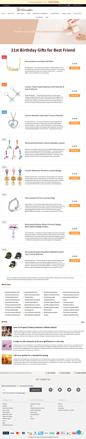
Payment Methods (34, 414)
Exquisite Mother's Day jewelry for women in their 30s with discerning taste (32, 293)
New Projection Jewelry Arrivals (50, 313)
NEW (47, 17)
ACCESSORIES (55, 13)
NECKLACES (20, 13)
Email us (60, 404)
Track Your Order (63, 5)
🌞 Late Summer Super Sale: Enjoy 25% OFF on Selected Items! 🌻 (33, 313)
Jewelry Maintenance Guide (37, 408)
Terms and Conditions (8, 408)
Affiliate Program (7, 418)
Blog (4, 423)
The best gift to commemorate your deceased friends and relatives (33, 298)
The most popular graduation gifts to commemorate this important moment (69, 303)
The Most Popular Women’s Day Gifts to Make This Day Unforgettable (52, 303)
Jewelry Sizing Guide (35, 410)
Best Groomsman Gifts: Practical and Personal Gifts (13, 303)
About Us (5, 404)
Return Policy (33, 412)
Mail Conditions (6, 412)
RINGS (29, 13)
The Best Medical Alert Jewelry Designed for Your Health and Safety (12, 298)
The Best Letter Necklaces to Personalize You (33, 308)
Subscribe (35, 389)
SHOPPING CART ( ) (77, 5)
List (31, 416)
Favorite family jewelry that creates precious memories (71, 293)
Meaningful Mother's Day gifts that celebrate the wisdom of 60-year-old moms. (12, 293)
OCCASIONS (39, 17)
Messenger (61, 408)
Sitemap (5, 406)
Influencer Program (7, 416)
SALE (3, 13)
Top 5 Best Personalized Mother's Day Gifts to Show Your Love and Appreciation (71, 313)
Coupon (32, 418)
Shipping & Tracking (35, 404)
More (82, 322)
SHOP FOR (11, 13)
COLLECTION (78, 13)
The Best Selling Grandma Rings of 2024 (51, 308)
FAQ (31, 406)
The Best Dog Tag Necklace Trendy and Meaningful (13, 308)
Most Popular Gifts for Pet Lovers (70, 298)
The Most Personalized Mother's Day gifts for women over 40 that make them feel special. (52, 293)
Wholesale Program (7, 414)
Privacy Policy (21, 393)
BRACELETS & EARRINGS (40, 13)
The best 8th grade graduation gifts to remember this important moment (51, 298)
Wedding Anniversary (8, 425)
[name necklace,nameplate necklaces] (25, 9)
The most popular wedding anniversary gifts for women (71, 308)
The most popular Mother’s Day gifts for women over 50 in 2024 (13, 313)
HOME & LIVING (66, 13)
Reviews (4, 420)
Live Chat (60, 406)
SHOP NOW (74, 68)
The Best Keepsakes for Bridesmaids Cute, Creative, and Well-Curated (32, 303)
